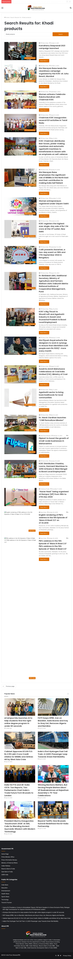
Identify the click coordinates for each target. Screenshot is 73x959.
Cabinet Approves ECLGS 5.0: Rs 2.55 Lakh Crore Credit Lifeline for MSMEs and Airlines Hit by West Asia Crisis (18, 755)
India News (4, 885)
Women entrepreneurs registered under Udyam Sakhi (54, 202)
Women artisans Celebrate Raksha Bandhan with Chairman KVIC (52, 97)
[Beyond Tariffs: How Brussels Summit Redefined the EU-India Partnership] (53, 810)
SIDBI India (4, 874)
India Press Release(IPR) (13, 955)
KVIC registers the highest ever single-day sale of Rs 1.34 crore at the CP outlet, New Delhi (53, 227)
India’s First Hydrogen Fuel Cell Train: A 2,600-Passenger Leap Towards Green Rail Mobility (52, 754)
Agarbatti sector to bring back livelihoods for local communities (51, 395)
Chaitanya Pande (45, 489)
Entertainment (5, 890)
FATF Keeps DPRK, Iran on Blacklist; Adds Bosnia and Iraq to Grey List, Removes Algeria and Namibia (42, 1)
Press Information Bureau (9, 860)
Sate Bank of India (7, 871)
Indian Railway (5, 866)
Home (7, 17)
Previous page (10, 686)
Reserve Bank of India (8, 868)
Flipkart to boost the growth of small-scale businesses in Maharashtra (54, 441)
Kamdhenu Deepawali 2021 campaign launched (52, 47)
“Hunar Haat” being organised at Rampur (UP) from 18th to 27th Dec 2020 (54, 494)
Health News (5, 893)
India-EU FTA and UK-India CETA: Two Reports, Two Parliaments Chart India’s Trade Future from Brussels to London (18, 790)
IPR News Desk (44, 43)
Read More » (44, 60)
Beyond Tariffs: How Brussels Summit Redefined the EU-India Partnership (53, 824)
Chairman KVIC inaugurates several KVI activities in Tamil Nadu (53, 120)
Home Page (5, 854)
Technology (5, 899)
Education (4, 888)
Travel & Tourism (6, 902)
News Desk (43, 512)
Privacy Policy (67, 955)
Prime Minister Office (7, 857)
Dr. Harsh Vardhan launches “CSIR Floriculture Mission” (52, 419)
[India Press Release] (36, 8)
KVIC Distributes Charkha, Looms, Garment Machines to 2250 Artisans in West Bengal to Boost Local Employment (53, 467)
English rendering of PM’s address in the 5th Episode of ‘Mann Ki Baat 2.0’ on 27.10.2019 (53, 519)
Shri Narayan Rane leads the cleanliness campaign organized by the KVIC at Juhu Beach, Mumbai (54, 72)
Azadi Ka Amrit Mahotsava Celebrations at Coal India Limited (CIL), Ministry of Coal (53, 372)
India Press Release (45, 435)
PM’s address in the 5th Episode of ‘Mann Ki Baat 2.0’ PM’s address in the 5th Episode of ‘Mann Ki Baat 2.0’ (53, 545)
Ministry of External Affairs (9, 863)
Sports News (5, 896)
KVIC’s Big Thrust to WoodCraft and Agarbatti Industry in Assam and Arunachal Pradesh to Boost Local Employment (52, 317)
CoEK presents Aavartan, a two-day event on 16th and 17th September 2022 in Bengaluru (52, 253)
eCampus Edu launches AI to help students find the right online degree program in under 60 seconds (18, 722)
